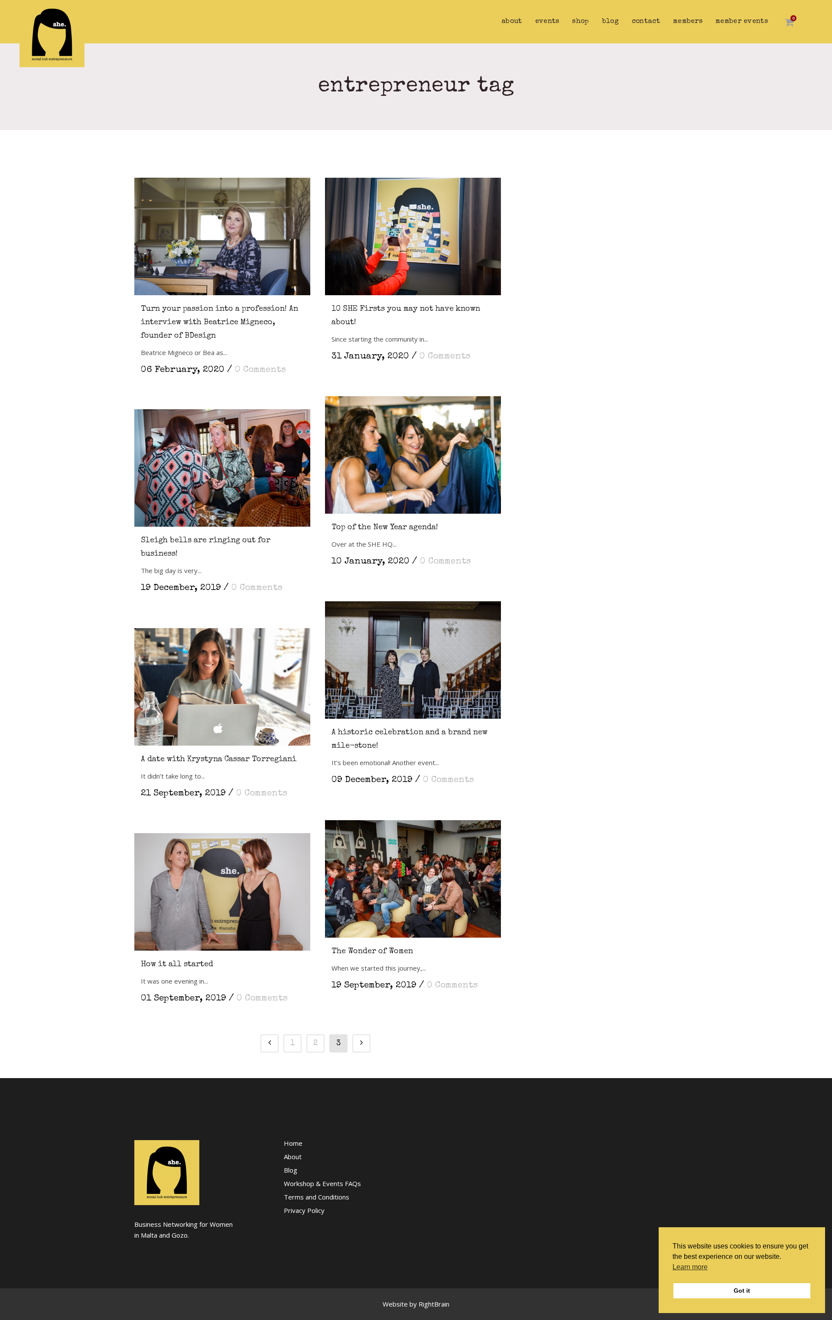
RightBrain (434, 1304)
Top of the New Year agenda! (385, 527)
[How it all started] (222, 888)
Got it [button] (742, 1290)
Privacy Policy (304, 1210)
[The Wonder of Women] (413, 875)
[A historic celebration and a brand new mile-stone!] (413, 656)
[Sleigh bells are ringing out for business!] (222, 464)
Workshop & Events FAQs (322, 1183)
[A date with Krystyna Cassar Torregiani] (222, 682)
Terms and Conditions (316, 1197)
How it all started (177, 964)
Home (293, 1143)
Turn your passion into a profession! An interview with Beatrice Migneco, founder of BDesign (219, 322)
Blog (290, 1170)
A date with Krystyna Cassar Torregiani (218, 759)
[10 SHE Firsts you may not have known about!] (413, 232)
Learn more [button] (690, 1267)
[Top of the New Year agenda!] (413, 451)
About (293, 1157)
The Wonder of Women (372, 951)
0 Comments (260, 370)
